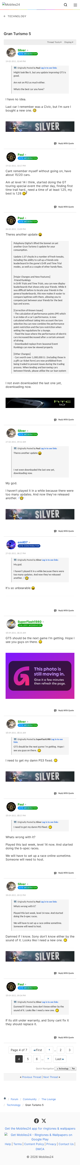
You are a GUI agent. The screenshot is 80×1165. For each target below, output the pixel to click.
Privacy (51, 1144)
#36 (72, 619)
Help (8, 1144)
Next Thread (50, 1076)
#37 (72, 719)
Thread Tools (53, 42)
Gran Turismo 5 (17, 34)
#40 (72, 982)
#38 (72, 802)
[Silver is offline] (11, 52)
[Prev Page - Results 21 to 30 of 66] (49, 1050)
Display (68, 42)
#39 (72, 882)
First (39, 1050)
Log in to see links (49, 68)
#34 (72, 429)
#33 (72, 216)
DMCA (40, 1149)
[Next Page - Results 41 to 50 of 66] (48, 1059)
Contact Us (66, 1144)
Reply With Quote (66, 144)
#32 (72, 152)
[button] (65, 5)
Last (58, 1059)
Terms (17, 1144)
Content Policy (34, 1144)
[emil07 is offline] (11, 544)
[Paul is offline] (11, 157)
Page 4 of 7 (19, 1050)
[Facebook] (37, 1120)
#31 (72, 48)
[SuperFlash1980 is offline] (11, 624)
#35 (72, 540)
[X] (43, 1120)
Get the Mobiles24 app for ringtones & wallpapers (40, 1128)
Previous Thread (31, 1076)
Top (73, 1069)
